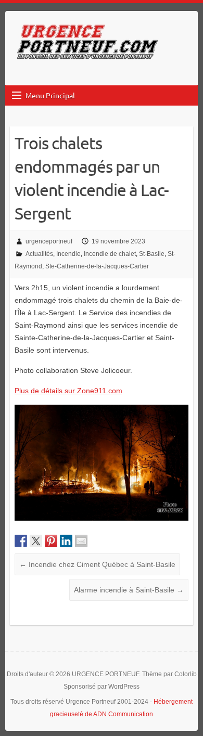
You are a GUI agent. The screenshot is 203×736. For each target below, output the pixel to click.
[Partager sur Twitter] (36, 541)
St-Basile (151, 253)
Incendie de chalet (110, 253)
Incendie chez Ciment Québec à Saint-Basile (97, 564)
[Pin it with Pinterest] (51, 541)
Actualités (39, 253)
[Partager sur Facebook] (21, 541)
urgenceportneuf (49, 241)
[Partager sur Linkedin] (66, 541)
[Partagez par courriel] (81, 541)
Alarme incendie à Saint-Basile (129, 590)
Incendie (68, 253)
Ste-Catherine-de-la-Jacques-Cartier (97, 266)
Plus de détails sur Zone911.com (68, 390)
